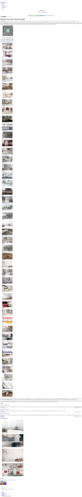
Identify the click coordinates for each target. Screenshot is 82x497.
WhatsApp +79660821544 (35, 15)
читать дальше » (2, 407)
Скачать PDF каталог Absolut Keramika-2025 (6, 41)
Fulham (3, 187)
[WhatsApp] (6, 16)
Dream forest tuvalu (4, 154)
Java (2, 211)
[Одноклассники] (1, 16)
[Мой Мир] (2, 16)
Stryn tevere (3, 348)
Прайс (3, 5)
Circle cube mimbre (4, 130)
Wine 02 (3, 389)
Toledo (3, 356)
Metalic (3, 235)
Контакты (3, 7)
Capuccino (3, 90)
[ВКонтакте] (0, 16)
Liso (2, 227)
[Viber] (5, 16)
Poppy (3, 308)
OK (2, 488)
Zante (3, 397)
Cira (2, 114)
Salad (3, 324)
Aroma (3, 49)
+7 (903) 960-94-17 (3, 2)
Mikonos (3, 243)
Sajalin (3, 316)
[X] (3, 16)
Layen (3, 219)
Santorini (3, 332)
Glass (3, 195)
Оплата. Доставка (4, 6)
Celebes (3, 98)
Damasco (3, 146)
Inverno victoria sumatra (5, 203)
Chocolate (3, 106)
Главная (3, 4)
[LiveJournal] (4, 16)
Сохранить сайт (9, 16)
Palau (3, 292)
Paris (2, 300)
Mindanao (3, 251)
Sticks (3, 340)
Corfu (3, 138)
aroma (3, 476)
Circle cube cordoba (4, 122)
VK (2, 487)
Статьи (3, 494)
